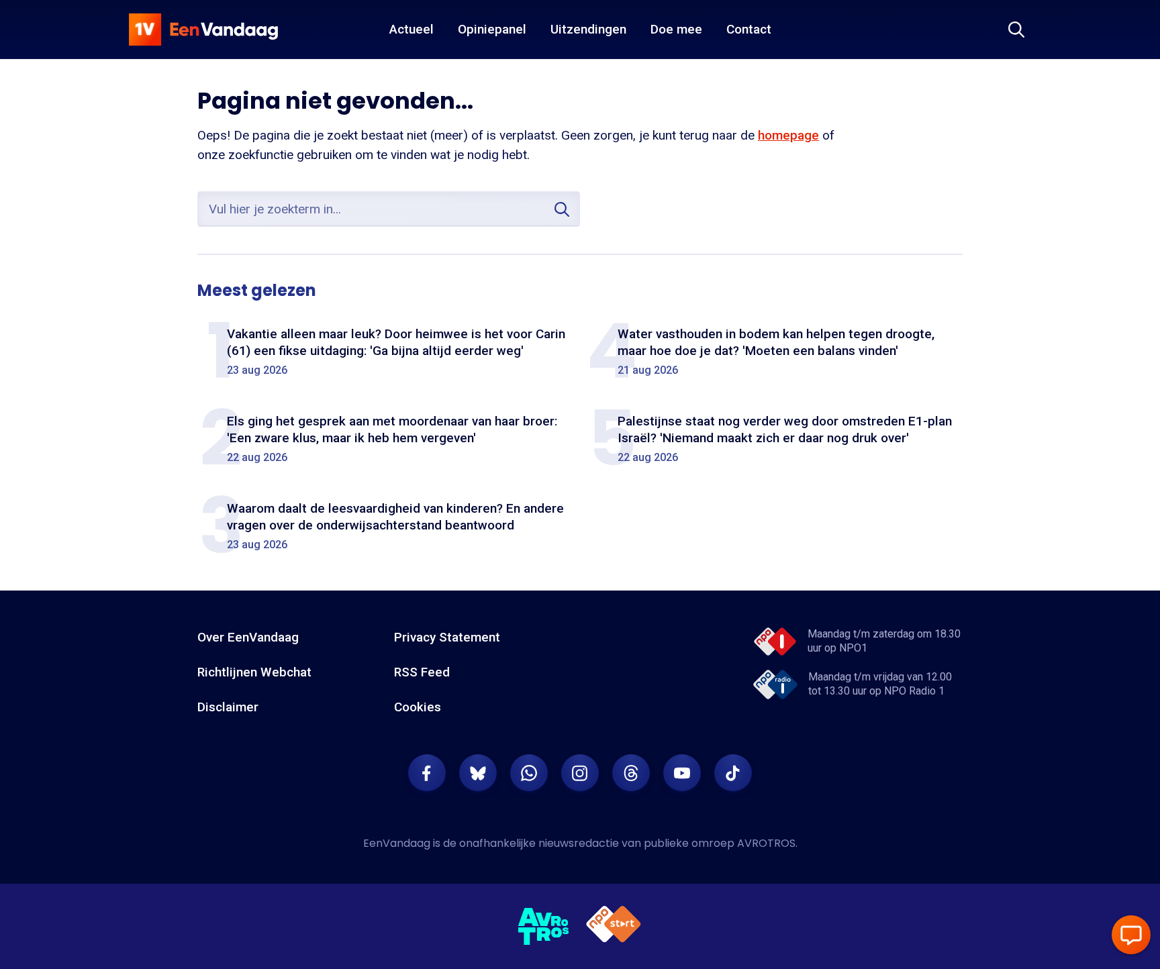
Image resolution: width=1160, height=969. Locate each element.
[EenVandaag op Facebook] (427, 773)
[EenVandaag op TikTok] (733, 773)
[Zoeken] (1016, 29)
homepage (788, 135)
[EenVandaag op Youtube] (682, 773)
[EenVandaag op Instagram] (580, 773)
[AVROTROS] (543, 927)
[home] (203, 29)
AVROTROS (766, 843)
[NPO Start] (613, 926)
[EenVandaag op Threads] (631, 773)
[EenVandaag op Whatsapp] (529, 773)
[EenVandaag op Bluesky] (478, 773)
